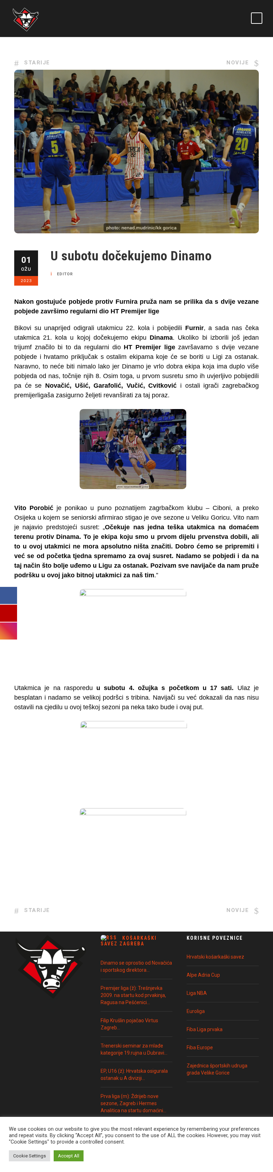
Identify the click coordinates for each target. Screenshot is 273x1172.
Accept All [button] (68, 1155)
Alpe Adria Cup (203, 975)
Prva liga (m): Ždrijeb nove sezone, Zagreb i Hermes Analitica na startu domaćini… (133, 1103)
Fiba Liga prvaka (205, 1029)
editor (65, 274)
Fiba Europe (200, 1047)
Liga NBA (197, 993)
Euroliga (196, 1011)
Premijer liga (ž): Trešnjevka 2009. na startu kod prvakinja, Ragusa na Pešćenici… (133, 995)
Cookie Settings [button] (29, 1155)
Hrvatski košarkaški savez (215, 957)
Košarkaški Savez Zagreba (129, 941)
